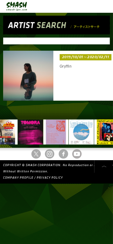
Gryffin (66, 66)
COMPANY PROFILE (18, 178)
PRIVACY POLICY (50, 178)
